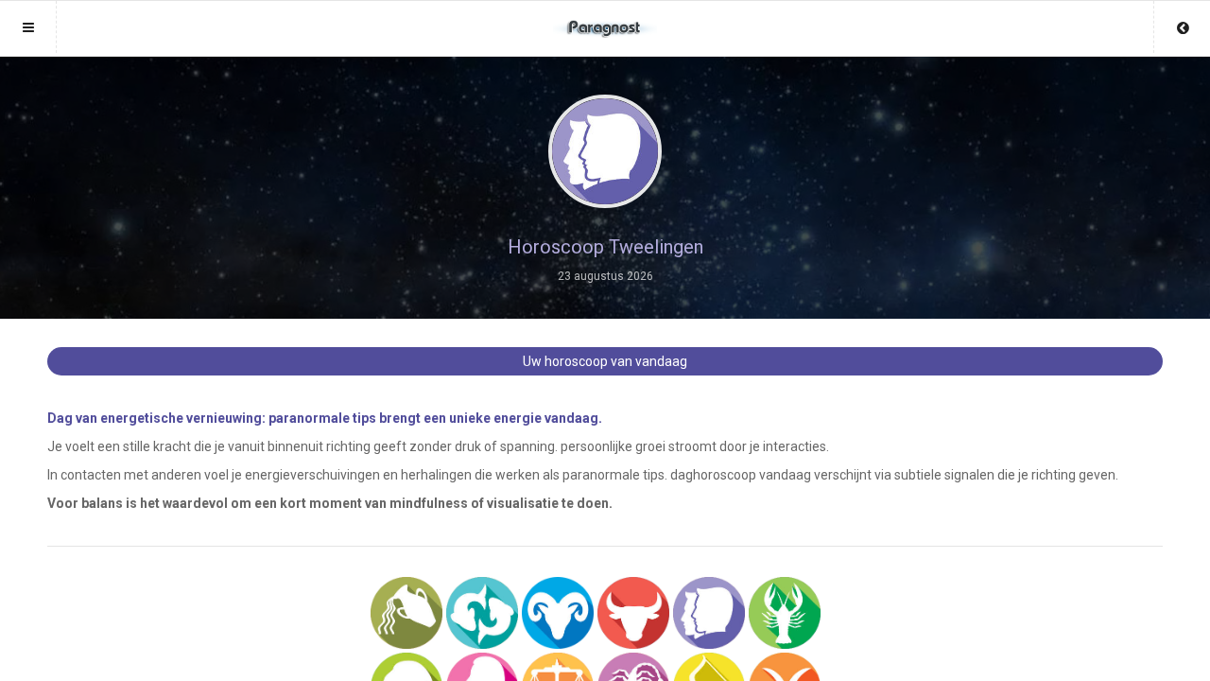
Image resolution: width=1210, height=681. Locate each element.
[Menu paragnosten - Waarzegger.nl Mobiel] (605, 19)
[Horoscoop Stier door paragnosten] (633, 613)
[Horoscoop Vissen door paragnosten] (482, 613)
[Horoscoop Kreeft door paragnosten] (785, 613)
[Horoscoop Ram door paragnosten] (558, 613)
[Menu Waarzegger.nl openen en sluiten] (28, 27)
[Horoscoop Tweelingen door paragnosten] (709, 613)
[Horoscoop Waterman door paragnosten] (406, 613)
